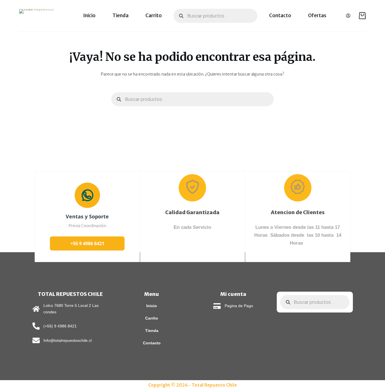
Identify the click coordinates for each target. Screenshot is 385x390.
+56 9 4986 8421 (87, 243)
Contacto (280, 15)
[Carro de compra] (362, 15)
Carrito (153, 15)
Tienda (120, 15)
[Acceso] (348, 16)
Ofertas (317, 15)
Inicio (89, 15)
